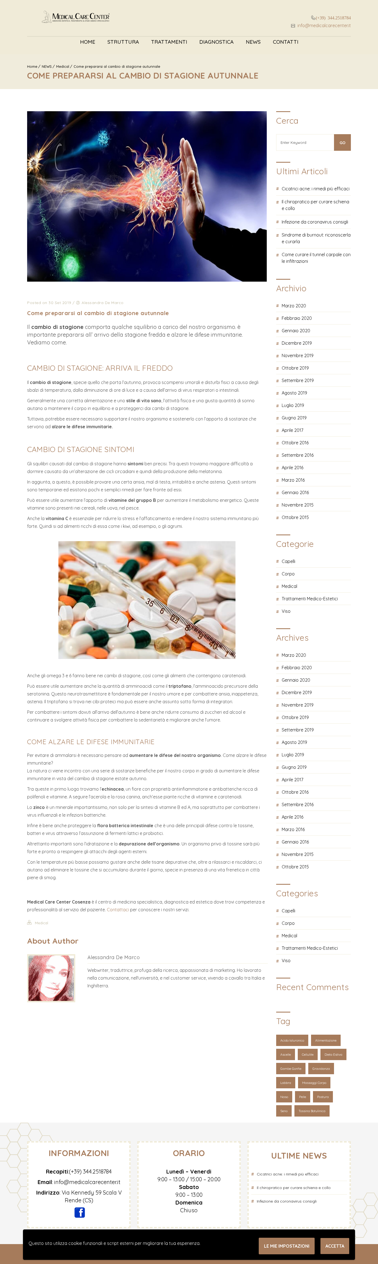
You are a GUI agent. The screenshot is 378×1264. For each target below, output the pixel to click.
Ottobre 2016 (295, 442)
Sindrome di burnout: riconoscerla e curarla (316, 238)
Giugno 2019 (294, 418)
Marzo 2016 (293, 480)
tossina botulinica (312, 1111)
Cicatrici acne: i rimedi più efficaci (315, 188)
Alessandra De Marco (113, 957)
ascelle (285, 1054)
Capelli (288, 561)
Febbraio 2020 (297, 318)
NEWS (253, 41)
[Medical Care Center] (75, 18)
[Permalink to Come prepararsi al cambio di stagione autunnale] (147, 280)
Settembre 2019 (298, 380)
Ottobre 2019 (295, 368)
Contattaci (118, 909)
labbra (285, 1083)
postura (323, 1097)
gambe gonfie (290, 1068)
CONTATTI (285, 41)
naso (284, 1097)
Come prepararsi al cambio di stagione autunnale (117, 66)
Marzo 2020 (294, 305)
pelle (302, 1097)
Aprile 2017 (292, 430)
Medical (62, 66)
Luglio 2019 (293, 405)
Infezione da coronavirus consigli (315, 222)
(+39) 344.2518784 (333, 17)
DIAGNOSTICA (216, 41)
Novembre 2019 (298, 355)
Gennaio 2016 (295, 492)
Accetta (334, 1246)
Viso (286, 611)
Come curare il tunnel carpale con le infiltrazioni (316, 258)
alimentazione (325, 1040)
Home (87, 41)
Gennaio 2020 (296, 330)
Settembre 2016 (298, 455)
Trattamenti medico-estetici (310, 598)
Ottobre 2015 (295, 517)
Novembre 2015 (298, 505)
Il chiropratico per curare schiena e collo (315, 205)
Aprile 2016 (292, 467)
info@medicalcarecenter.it (323, 25)
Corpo (288, 574)
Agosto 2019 (294, 393)
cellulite (308, 1054)
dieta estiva (333, 1054)
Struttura (123, 41)
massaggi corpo (314, 1083)
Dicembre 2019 (297, 343)
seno (284, 1111)
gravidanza (321, 1068)
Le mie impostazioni (286, 1246)
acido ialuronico (292, 1040)
